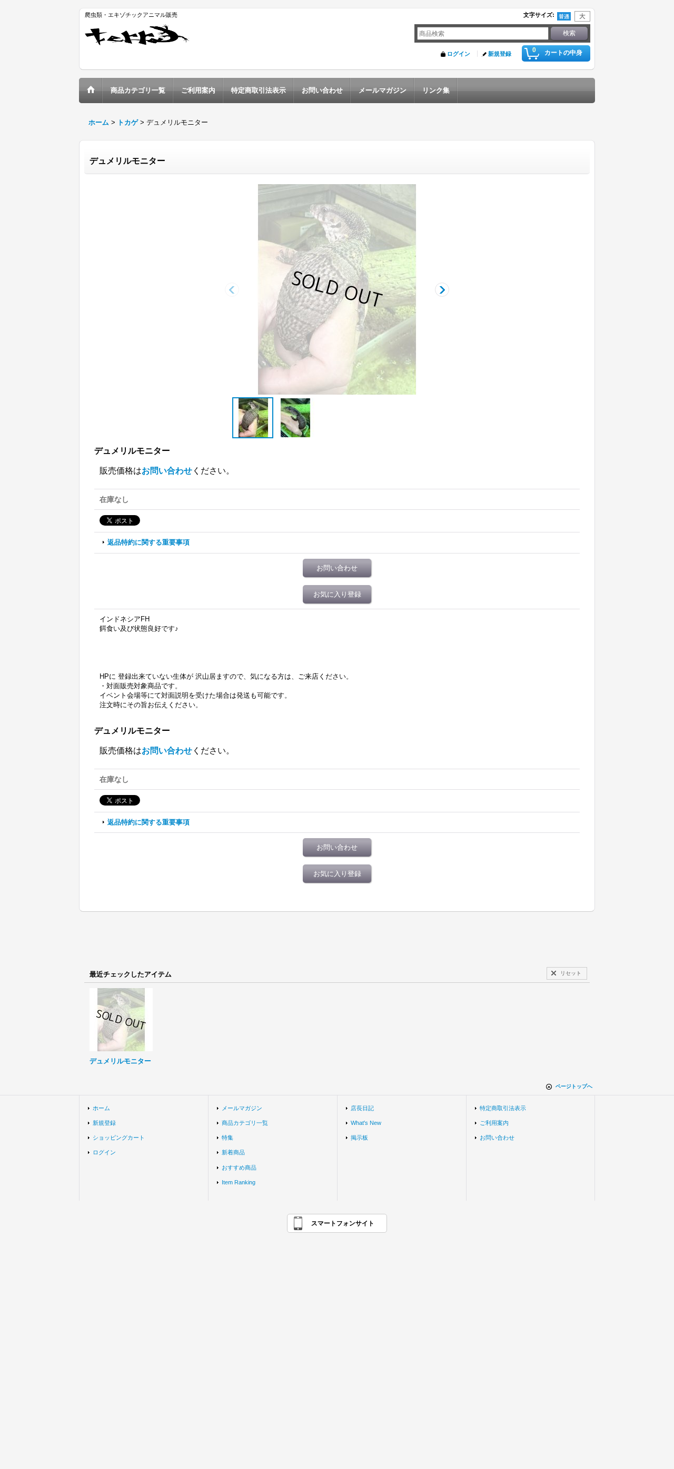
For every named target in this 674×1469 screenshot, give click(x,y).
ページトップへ (574, 1086)
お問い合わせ (167, 470)
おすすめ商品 (239, 1167)
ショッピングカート (119, 1137)
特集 (227, 1137)
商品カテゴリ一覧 (245, 1123)
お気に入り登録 (337, 594)
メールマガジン (242, 1108)
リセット (570, 973)
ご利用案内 (494, 1123)
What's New (366, 1123)
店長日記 (362, 1108)
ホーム (101, 1108)
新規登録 (499, 54)
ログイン (458, 54)
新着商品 (233, 1152)
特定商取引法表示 (503, 1108)
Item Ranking (238, 1182)
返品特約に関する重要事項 (148, 542)
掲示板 (359, 1137)
